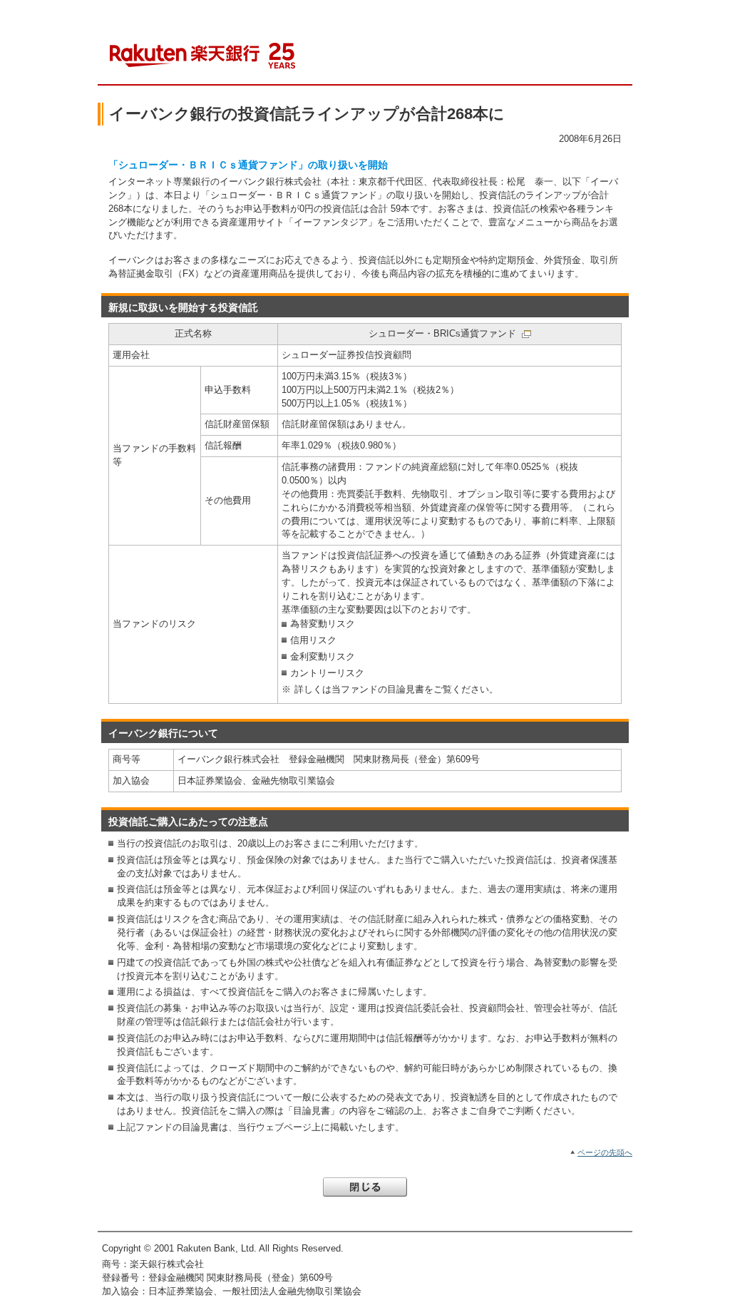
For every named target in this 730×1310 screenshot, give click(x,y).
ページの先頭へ (604, 1152)
